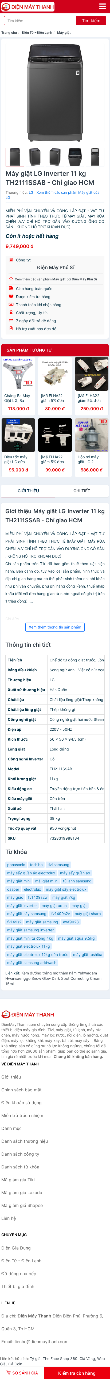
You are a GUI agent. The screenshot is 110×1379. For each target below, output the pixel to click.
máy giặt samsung (42, 922)
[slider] (15, 157)
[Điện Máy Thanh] (28, 1014)
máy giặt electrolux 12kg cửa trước (37, 954)
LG (31, 192)
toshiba (36, 864)
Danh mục (11, 1128)
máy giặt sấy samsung (26, 913)
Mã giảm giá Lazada (21, 1192)
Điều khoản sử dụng (21, 1102)
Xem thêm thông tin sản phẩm (55, 627)
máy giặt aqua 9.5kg (76, 938)
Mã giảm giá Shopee (22, 1205)
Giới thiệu (28, 490)
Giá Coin (15, 1364)
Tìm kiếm (91, 20)
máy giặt (79, 905)
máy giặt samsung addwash (31, 962)
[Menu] (102, 6)
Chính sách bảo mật (21, 1089)
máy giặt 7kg (63, 897)
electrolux (32, 889)
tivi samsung (58, 864)
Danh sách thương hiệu (24, 1141)
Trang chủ (9, 33)
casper (13, 889)
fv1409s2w (38, 897)
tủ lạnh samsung (77, 881)
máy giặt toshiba (87, 954)
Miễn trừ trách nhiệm (22, 1115)
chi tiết (81, 490)
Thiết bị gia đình (17, 1286)
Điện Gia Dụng (16, 1248)
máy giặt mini (18, 881)
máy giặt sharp (88, 913)
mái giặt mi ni (46, 881)
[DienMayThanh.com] (38, 6)
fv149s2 (14, 922)
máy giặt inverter (22, 905)
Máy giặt (64, 33)
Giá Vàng (87, 1358)
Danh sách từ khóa (20, 1167)
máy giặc (15, 897)
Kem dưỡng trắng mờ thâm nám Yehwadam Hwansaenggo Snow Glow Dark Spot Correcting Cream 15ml (53, 978)
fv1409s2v (60, 913)
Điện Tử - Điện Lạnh (37, 33)
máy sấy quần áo (75, 873)
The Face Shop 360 (60, 1358)
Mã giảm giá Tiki (18, 1179)
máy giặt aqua (54, 905)
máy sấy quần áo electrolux (31, 873)
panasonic (16, 864)
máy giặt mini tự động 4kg (30, 938)
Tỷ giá (35, 1358)
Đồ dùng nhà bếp (18, 1273)
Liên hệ (8, 1218)
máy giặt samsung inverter (30, 930)
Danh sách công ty (20, 1154)
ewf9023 (71, 922)
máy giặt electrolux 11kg (28, 946)
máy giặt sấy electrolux (66, 889)
